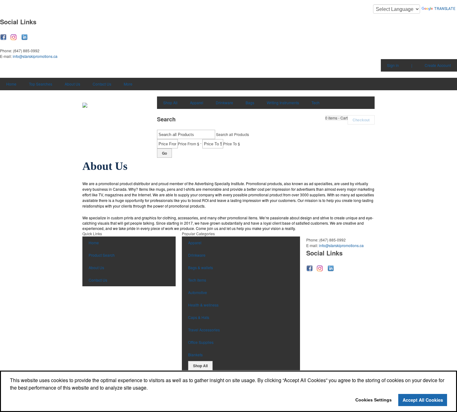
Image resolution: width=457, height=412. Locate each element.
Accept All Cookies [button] (423, 400)
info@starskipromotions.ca (35, 56)
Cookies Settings (373, 399)
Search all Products (232, 134)
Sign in (393, 65)
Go (164, 153)
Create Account (438, 65)
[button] (336, 118)
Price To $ (231, 143)
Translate (444, 9)
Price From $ (188, 143)
